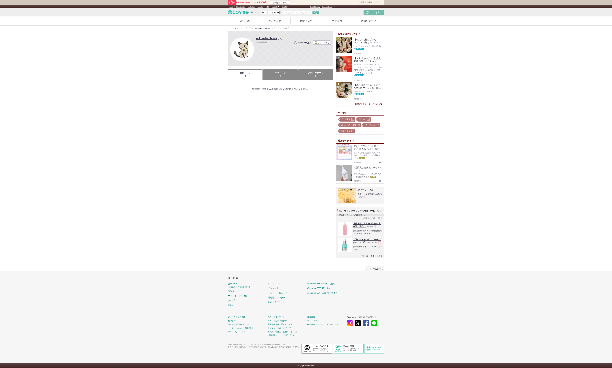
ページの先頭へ (375, 269)
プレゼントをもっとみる (371, 256)
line (374, 323)
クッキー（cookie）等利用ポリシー (243, 328)
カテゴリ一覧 (315, 7)
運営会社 (311, 317)
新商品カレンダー (276, 297)
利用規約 (232, 321)
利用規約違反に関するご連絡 (280, 324)
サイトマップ (313, 321)
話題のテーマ (368, 20)
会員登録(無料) (365, 2)
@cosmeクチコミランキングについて (323, 324)
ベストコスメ (327, 7)
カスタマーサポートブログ (279, 328)
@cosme (239, 285)
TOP (231, 6)
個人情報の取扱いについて (239, 324)
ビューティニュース (278, 293)
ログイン (378, 2)
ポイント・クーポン (238, 295)
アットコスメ (236, 28)
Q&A (267, 6)
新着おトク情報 (280, 2)
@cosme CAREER (323, 293)
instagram (350, 323)
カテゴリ (337, 20)
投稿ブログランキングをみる (367, 104)
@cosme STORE (319, 288)
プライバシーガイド (236, 332)
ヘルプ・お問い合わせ (277, 321)
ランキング (240, 6)
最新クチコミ (274, 302)
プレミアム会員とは (236, 317)
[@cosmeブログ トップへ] (242, 12)
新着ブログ (306, 20)
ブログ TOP (243, 20)
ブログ (260, 6)
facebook (366, 323)
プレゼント (273, 288)
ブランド (251, 6)
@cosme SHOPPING (321, 283)
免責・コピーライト (276, 317)
